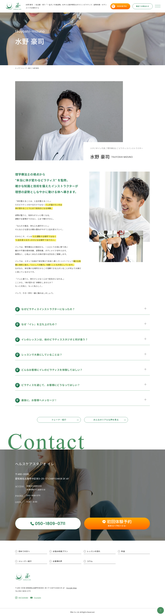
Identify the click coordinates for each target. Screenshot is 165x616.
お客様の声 (57, 561)
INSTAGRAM (23, 598)
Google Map (71, 588)
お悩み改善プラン (60, 551)
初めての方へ (24, 551)
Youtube (37, 598)
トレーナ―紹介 (59, 419)
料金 (123, 551)
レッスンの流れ (93, 551)
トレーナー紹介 (25, 561)
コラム (90, 561)
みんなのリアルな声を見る (106, 419)
